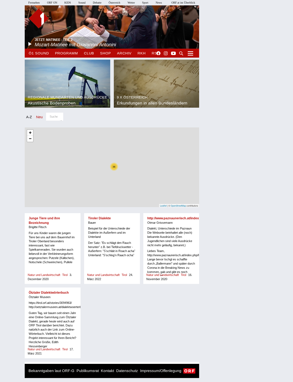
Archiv (124, 53)
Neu (39, 117)
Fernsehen (34, 2)
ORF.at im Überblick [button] (183, 2)
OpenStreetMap (178, 205)
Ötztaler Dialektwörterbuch (49, 292)
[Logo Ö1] (39, 18)
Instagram (166, 53)
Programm (66, 53)
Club (89, 53)
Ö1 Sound (39, 53)
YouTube (173, 54)
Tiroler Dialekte (99, 218)
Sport (145, 2)
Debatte (97, 2)
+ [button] (30, 132)
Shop (105, 53)
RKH (142, 53)
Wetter (131, 2)
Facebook (158, 53)
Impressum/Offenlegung (160, 371)
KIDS (67, 2)
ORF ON (52, 2)
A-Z (29, 117)
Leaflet (163, 205)
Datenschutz (127, 371)
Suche (181, 53)
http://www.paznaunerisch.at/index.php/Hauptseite (185, 218)
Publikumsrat (88, 371)
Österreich (114, 2)
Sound (82, 2)
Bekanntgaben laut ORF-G (51, 371)
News (159, 2)
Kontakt (107, 371)
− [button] (30, 138)
